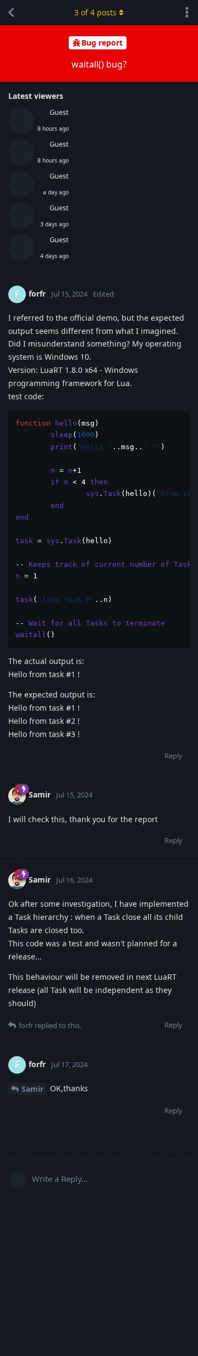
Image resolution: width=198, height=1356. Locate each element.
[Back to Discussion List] (11, 12)
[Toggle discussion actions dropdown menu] (187, 12)
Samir (32, 1089)
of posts (95, 12)
